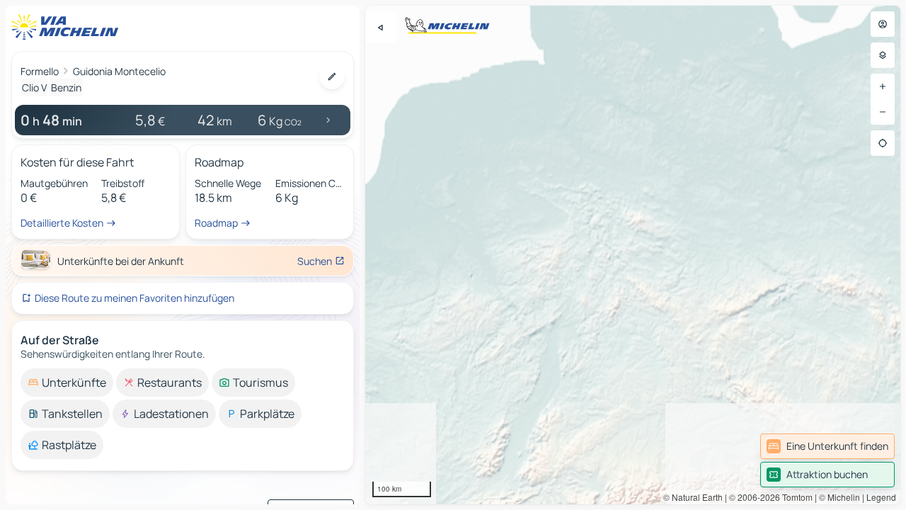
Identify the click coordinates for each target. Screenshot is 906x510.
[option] (67, 382)
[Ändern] (332, 76)
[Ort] (883, 143)
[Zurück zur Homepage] (68, 26)
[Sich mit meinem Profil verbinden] (883, 24)
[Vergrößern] (883, 86)
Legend (881, 497)
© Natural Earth (693, 497)
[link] (827, 446)
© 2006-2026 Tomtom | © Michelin (794, 497)
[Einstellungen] (883, 55)
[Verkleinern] (883, 112)
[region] (632, 255)
